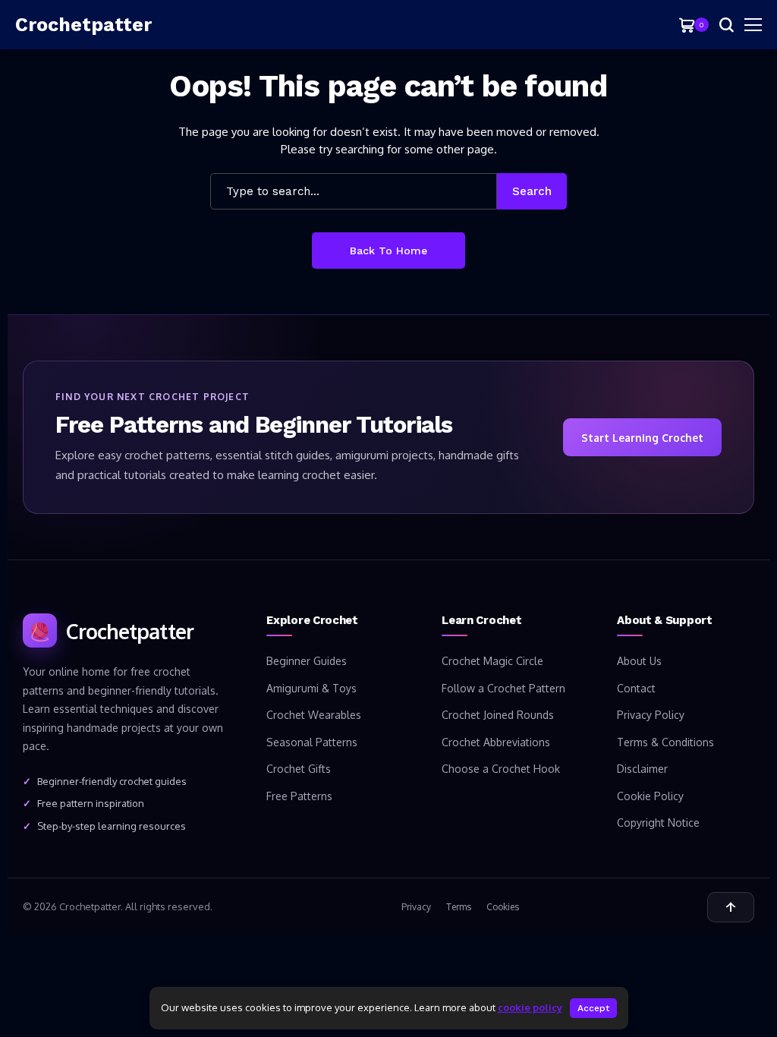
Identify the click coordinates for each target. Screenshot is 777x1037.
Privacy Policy (650, 714)
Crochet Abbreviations (496, 742)
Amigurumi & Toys (311, 688)
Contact (636, 688)
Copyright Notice (658, 822)
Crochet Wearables (313, 714)
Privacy (416, 906)
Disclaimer (642, 768)
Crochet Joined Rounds (498, 714)
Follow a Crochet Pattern (503, 688)
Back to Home (388, 250)
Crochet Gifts (298, 768)
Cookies (502, 906)
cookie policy (530, 1007)
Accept (593, 1008)
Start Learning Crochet (642, 437)
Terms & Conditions (665, 742)
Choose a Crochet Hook (501, 768)
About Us (639, 660)
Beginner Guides (306, 660)
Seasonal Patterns (311, 742)
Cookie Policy (650, 796)
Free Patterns (299, 796)
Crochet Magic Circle (492, 660)
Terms (458, 906)
